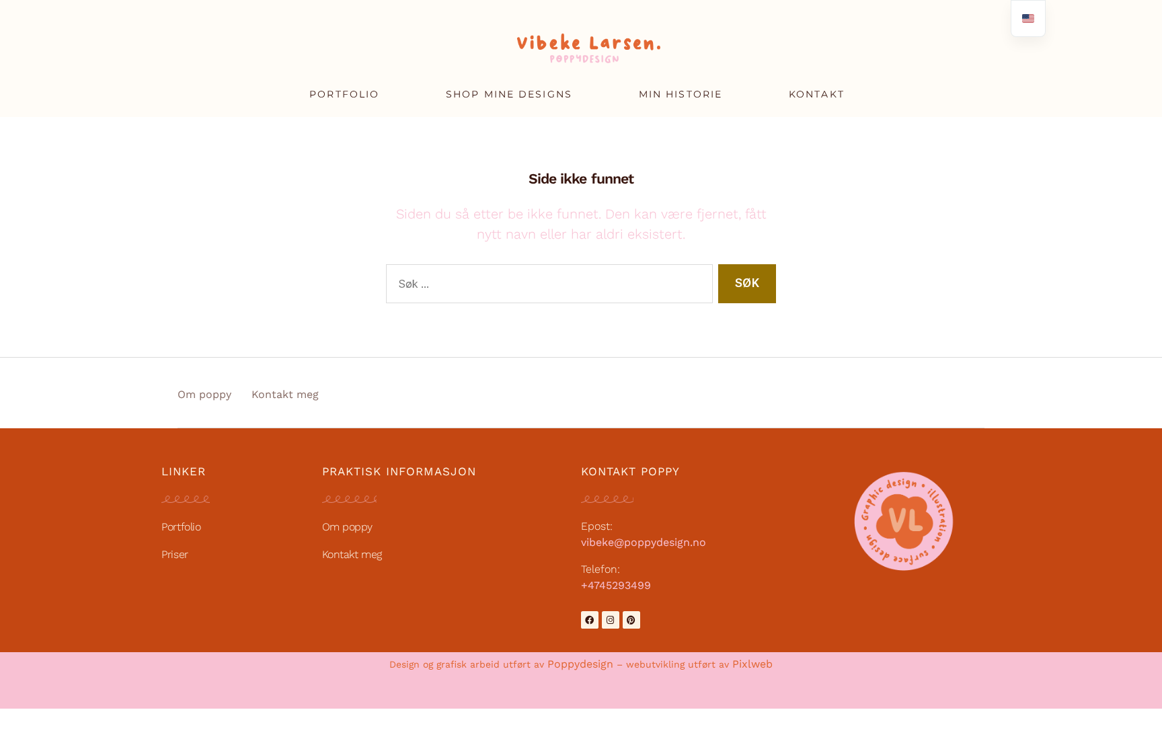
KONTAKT (817, 94)
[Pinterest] (631, 620)
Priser (174, 554)
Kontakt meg (285, 394)
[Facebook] (589, 620)
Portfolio (180, 526)
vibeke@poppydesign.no (643, 542)
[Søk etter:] (547, 286)
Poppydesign (580, 664)
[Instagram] (610, 620)
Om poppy (204, 394)
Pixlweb (752, 664)
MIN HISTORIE (680, 94)
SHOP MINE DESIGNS (509, 94)
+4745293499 (616, 585)
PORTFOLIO (344, 94)
